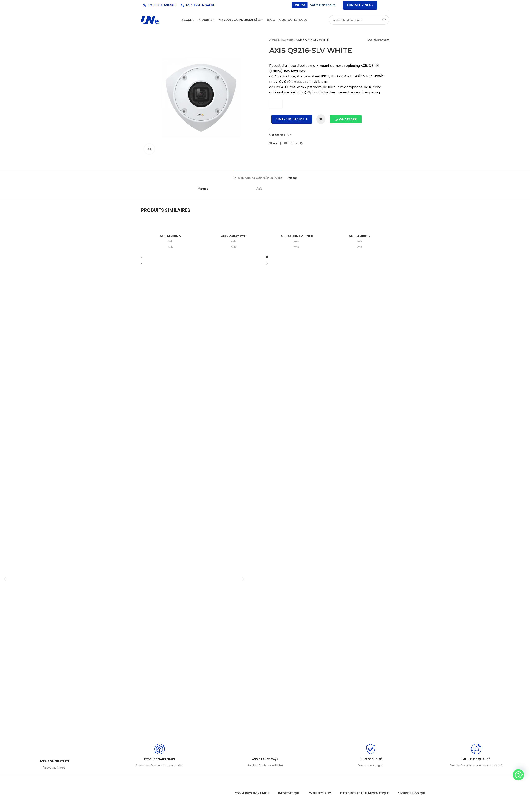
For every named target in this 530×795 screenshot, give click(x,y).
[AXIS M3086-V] (170, 227)
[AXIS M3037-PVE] (233, 227)
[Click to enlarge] (149, 149)
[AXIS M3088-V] (359, 227)
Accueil (274, 39)
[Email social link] (285, 143)
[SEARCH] (384, 20)
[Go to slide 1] (267, 257)
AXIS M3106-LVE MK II (297, 236)
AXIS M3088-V (359, 236)
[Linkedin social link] (290, 143)
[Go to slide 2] (267, 263)
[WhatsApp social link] (295, 143)
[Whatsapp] (518, 774)
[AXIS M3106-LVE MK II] (296, 227)
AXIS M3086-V (170, 236)
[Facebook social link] (280, 143)
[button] (4, 579)
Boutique (287, 39)
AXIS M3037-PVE (233, 236)
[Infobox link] (54, 757)
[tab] (258, 176)
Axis (288, 134)
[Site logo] (150, 19)
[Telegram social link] (301, 143)
